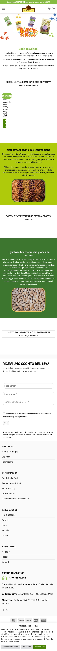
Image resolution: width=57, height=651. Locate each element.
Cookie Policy (8, 493)
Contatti (5, 562)
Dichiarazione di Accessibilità (15, 498)
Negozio (6, 552)
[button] (3, 8)
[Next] (10, 111)
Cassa (5, 535)
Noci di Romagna (10, 451)
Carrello (5, 520)
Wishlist (5, 530)
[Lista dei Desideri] (49, 9)
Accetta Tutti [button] (40, 647)
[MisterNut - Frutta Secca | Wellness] (28, 8)
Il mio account (8, 515)
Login (4, 525)
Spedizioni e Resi (10, 478)
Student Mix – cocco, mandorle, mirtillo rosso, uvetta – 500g (7, 103)
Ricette (5, 557)
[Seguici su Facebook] (4, 610)
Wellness (6, 457)
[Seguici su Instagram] (7, 610)
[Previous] (3, 111)
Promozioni (7, 462)
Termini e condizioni (11, 483)
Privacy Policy (14, 417)
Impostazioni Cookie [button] (10, 647)
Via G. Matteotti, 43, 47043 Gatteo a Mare (33, 594)
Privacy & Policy (15, 641)
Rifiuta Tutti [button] (27, 647)
